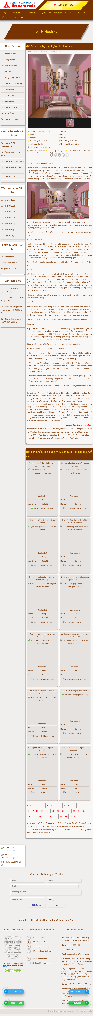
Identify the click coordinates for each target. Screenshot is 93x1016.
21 (63, 811)
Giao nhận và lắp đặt (41, 947)
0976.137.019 (86, 1011)
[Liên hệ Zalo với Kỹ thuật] (2, 865)
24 (79, 811)
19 (53, 811)
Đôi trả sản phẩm (39, 942)
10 (69, 806)
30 (50, 817)
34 (71, 817)
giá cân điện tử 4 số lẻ (64, 376)
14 (29, 811)
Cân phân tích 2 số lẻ (63, 830)
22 (69, 811)
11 (74, 806)
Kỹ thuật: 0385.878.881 (12, 862)
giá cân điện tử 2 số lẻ (52, 171)
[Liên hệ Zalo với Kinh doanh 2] (14, 857)
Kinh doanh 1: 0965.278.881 (7, 849)
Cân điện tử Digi (79, 830)
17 (42, 811)
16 (37, 811)
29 (45, 817)
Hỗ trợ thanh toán (40, 959)
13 (85, 806)
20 (58, 811)
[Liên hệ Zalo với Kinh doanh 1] (14, 850)
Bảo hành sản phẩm (41, 938)
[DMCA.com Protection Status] (12, 971)
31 (56, 817)
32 (61, 817)
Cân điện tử (79, 826)
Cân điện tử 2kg (47, 830)
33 (66, 817)
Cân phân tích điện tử (43, 225)
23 (74, 811)
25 (84, 811)
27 (35, 817)
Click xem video (48, 508)
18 (48, 811)
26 (29, 817)
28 (40, 817)
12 (79, 806)
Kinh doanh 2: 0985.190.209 (7, 856)
